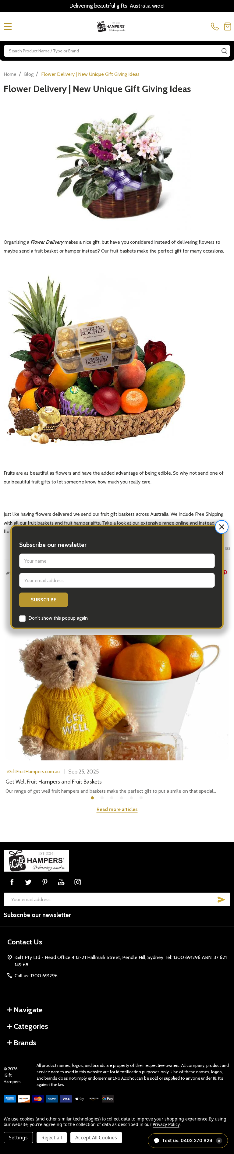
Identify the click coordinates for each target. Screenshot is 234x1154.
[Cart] (227, 26)
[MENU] (8, 26)
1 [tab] (92, 798)
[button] (222, 527)
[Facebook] (12, 881)
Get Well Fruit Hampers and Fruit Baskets (53, 781)
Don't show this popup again (58, 618)
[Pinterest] (224, 572)
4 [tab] (121, 798)
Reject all (51, 1137)
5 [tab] (131, 798)
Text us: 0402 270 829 (191, 1140)
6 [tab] (141, 798)
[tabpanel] (117, 715)
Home (10, 74)
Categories (31, 1026)
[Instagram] (77, 881)
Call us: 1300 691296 (36, 976)
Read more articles (117, 809)
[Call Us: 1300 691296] (216, 26)
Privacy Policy (166, 1124)
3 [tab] (112, 798)
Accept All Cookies (96, 1137)
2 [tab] (102, 798)
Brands (25, 1042)
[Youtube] (61, 881)
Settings (18, 1137)
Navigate (28, 1009)
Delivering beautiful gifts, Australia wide (116, 5)
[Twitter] (28, 881)
